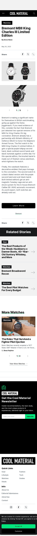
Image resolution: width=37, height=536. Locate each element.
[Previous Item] (9, 110)
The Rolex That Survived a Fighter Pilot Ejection (16, 340)
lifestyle (5, 475)
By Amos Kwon (7, 40)
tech (21, 475)
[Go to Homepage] (19, 13)
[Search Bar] (34, 13)
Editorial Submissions (10, 493)
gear (3, 472)
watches (5, 478)
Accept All (18, 526)
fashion (22, 472)
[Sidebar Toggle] (3, 13)
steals (4, 482)
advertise (5, 497)
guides (22, 478)
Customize (18, 531)
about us (5, 490)
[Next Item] (28, 110)
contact (5, 500)
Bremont (19, 213)
